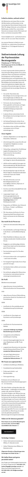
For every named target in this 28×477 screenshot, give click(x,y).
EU (17, 342)
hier (18, 453)
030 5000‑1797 (21, 464)
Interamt (14, 425)
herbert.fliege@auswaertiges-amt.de (11, 466)
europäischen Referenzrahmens (11, 351)
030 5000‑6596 (5, 470)
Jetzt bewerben (8, 431)
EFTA (4, 344)
